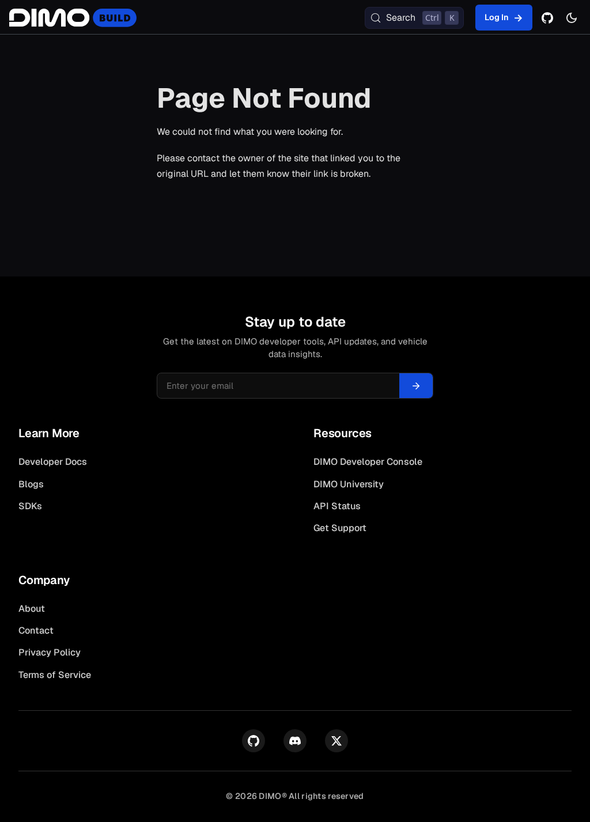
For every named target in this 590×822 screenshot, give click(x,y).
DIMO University (348, 484)
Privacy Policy (49, 652)
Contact (36, 630)
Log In (497, 17)
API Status (337, 506)
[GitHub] (547, 17)
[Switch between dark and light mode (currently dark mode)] (571, 18)
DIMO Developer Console (367, 462)
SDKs (30, 506)
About (31, 609)
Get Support (339, 528)
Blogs (31, 484)
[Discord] (295, 740)
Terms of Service (54, 675)
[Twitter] (336, 740)
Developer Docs (52, 462)
